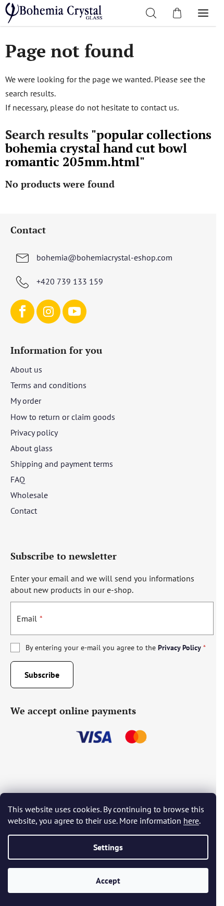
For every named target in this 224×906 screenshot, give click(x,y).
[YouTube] (74, 312)
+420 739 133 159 (69, 281)
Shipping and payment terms (61, 463)
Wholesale (29, 495)
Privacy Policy (179, 647)
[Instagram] (48, 312)
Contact (23, 510)
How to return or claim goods (62, 417)
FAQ (17, 479)
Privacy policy (34, 432)
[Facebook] (22, 312)
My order (25, 400)
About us (26, 369)
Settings (108, 847)
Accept (108, 880)
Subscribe (41, 674)
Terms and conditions (48, 385)
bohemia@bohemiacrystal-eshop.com (104, 257)
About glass (31, 448)
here (191, 820)
